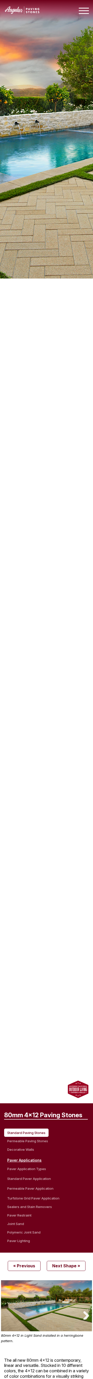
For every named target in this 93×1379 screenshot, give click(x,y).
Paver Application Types (26, 1169)
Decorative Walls (20, 1149)
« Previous (24, 1265)
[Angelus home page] (22, 12)
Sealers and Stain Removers (29, 1207)
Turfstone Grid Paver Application (33, 1198)
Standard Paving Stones (26, 1133)
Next (84, 1314)
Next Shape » (66, 1265)
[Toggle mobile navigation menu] (84, 11)
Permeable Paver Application (30, 1188)
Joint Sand (15, 1224)
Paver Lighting (18, 1241)
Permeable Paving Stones (27, 1141)
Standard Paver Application (29, 1179)
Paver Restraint (19, 1215)
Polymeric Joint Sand (24, 1232)
